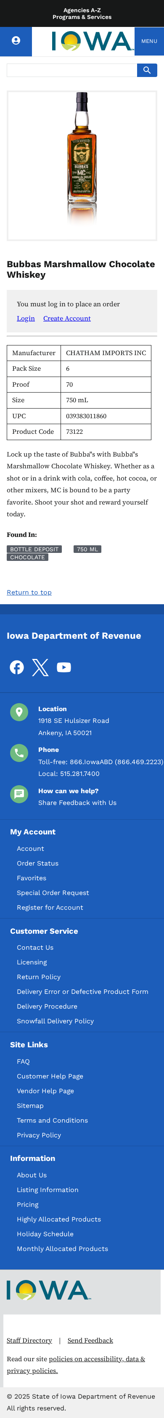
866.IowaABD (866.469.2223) (117, 762)
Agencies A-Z (82, 10)
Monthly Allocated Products (62, 1249)
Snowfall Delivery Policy (55, 1021)
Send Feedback (90, 1340)
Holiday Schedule (45, 1234)
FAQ (23, 1061)
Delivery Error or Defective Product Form (82, 992)
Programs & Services (82, 16)
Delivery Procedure (47, 1006)
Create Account (67, 318)
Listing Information (48, 1190)
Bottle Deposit (34, 549)
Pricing (27, 1204)
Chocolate (27, 557)
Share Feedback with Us (77, 803)
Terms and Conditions (52, 1120)
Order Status (37, 863)
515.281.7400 (80, 774)
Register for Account (50, 907)
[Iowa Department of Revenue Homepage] (93, 41)
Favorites (31, 878)
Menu (149, 41)
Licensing (32, 962)
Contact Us (35, 947)
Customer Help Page (50, 1076)
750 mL (87, 549)
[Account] (16, 41)
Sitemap (30, 1106)
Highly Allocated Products (59, 1219)
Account (30, 848)
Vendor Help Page (45, 1091)
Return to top (29, 592)
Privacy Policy (39, 1135)
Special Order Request (53, 893)
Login (26, 318)
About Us (32, 1175)
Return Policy (39, 977)
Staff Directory (29, 1340)
